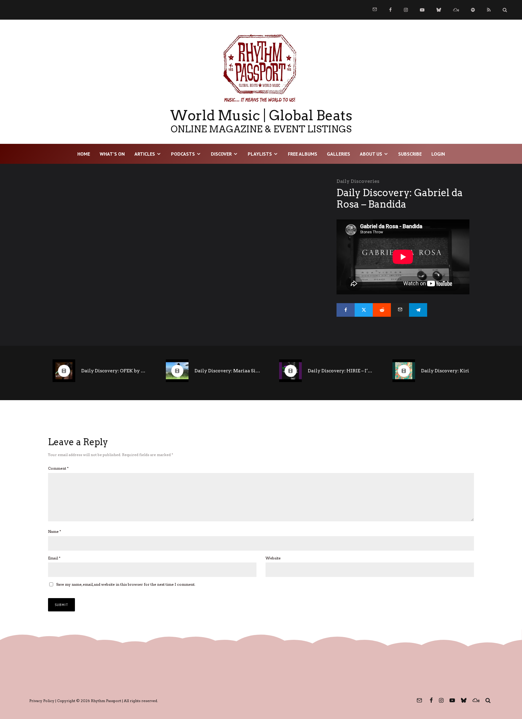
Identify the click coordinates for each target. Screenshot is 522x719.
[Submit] (382, 310)
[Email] (400, 310)
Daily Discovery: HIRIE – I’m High (341, 371)
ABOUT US (371, 154)
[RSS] (489, 10)
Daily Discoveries (358, 181)
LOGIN (438, 154)
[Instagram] (406, 10)
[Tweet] (364, 310)
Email (54, 558)
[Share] (346, 310)
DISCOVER (221, 154)
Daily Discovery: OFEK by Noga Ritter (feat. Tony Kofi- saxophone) (114, 371)
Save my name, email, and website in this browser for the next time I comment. (125, 584)
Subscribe (410, 154)
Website (273, 558)
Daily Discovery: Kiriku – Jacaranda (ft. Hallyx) (454, 371)
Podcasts (183, 154)
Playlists (260, 154)
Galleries (338, 154)
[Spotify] (473, 10)
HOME (83, 154)
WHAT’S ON (112, 154)
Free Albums (302, 154)
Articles (144, 154)
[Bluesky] (438, 10)
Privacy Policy (41, 700)
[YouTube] (422, 10)
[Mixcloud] (456, 10)
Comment (58, 468)
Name (54, 531)
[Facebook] (390, 10)
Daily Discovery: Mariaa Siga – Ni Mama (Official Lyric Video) (228, 371)
